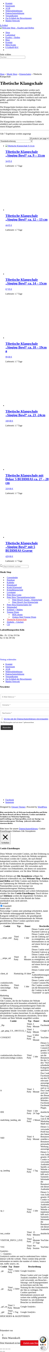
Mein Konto (10, 45)
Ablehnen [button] (16, 831)
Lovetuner (11, 592)
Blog (7, 40)
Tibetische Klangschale (17, 619)
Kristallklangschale (15, 590)
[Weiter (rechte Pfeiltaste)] (4, 1351)
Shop (7, 32)
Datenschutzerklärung (14, 13)
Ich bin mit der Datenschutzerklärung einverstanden (26, 719)
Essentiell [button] (4, 903)
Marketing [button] (4, 995)
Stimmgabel (12, 607)
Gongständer (12, 577)
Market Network (12, 21)
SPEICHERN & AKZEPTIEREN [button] (15, 1316)
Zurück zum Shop (31, 1343)
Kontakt (8, 3)
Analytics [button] (4, 1251)
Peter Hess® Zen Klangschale (25, 602)
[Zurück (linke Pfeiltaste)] (1, 1351)
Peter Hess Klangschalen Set (19, 605)
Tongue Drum (13, 612)
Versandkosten (11, 16)
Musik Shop (12, 74)
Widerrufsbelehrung (13, 11)
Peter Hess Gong (14, 595)
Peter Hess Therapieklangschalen (21, 597)
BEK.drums (17, 614)
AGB (7, 8)
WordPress (42, 807)
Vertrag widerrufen (8, 659)
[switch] (43, 1348)
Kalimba (10, 582)
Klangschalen (25, 74)
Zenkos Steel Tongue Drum (24, 617)
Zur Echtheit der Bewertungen (18, 18)
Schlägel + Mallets (15, 609)
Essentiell (7, 906)
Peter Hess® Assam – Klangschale (27, 600)
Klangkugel (12, 585)
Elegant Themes (18, 807)
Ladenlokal (10, 35)
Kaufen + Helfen (12, 37)
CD (8, 624)
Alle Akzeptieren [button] (28, 831)
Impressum (10, 6)
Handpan (11, 580)
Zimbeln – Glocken (15, 622)
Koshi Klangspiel (14, 587)
